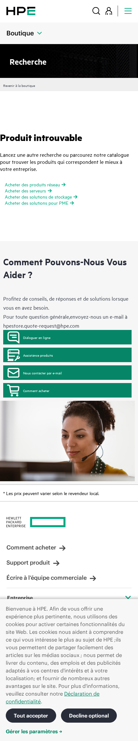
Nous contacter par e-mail (42, 372)
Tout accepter (31, 715)
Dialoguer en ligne (36, 337)
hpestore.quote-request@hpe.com (41, 325)
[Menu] (128, 11)
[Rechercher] (96, 11)
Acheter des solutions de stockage (38, 196)
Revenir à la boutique (19, 85)
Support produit (28, 562)
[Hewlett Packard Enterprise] (20, 11)
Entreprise (20, 598)
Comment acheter (36, 390)
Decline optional (89, 715)
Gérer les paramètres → (34, 731)
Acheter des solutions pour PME (36, 203)
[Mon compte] (109, 11)
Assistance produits (38, 355)
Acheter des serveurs (25, 190)
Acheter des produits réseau (32, 184)
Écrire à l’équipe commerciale (46, 577)
